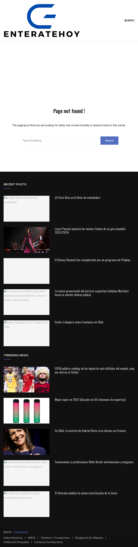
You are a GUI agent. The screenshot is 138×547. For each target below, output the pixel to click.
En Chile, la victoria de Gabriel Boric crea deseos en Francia (90, 431)
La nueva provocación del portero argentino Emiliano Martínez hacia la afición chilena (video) (92, 293)
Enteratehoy (21, 532)
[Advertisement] (69, 68)
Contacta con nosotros (48, 542)
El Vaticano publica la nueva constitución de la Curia (86, 493)
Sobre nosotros (13, 538)
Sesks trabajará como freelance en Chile (79, 322)
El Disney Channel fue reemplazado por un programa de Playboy (92, 260)
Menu (130, 20)
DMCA (31, 538)
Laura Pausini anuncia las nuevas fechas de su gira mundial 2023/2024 (90, 231)
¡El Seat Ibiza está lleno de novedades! (77, 197)
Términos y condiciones (55, 538)
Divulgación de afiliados (89, 538)
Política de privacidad (16, 542)
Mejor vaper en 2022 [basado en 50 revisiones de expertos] (90, 399)
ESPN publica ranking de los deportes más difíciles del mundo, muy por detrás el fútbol (94, 370)
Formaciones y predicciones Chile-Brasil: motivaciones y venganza (94, 462)
